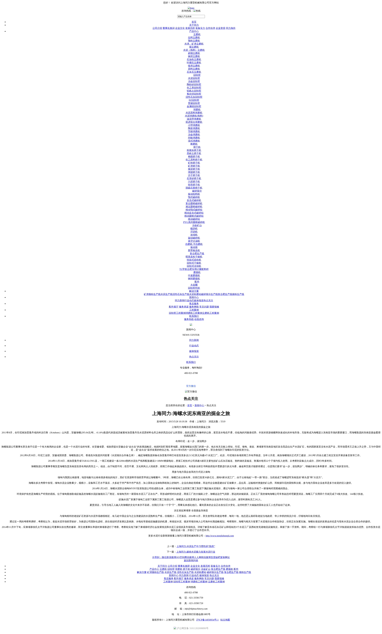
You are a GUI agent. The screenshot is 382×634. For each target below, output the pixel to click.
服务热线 (189, 319)
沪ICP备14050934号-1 (207, 619)
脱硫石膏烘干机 (194, 187)
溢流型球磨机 (194, 119)
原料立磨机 (194, 69)
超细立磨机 (194, 53)
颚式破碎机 (194, 197)
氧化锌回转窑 (194, 94)
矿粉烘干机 (194, 162)
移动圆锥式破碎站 (194, 216)
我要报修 (214, 306)
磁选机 (194, 228)
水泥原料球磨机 (194, 112)
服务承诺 (184, 306)
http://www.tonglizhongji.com (220, 535)
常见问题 (204, 306)
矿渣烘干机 (194, 166)
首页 (194, 22)
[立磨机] (191, 8)
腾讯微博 (189, 557)
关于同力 (194, 25)
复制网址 (225, 557)
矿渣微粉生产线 (152, 294)
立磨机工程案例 (210, 313)
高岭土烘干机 (194, 153)
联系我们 (194, 316)
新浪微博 (171, 557)
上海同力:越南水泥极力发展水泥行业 (195, 552)
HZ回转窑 (194, 100)
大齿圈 (194, 285)
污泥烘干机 (194, 181)
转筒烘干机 (194, 184)
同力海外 (230, 28)
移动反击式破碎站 (194, 213)
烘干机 (197, 147)
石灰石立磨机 (194, 72)
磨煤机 (197, 272)
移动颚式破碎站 (194, 209)
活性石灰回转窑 (194, 97)
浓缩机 (194, 234)
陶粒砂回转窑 (194, 84)
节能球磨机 (194, 131)
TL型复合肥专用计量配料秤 (194, 269)
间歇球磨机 (194, 137)
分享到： (157, 557)
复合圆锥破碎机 (194, 203)
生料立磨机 (194, 37)
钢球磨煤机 (194, 278)
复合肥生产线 (197, 253)
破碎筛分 (197, 191)
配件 (197, 281)
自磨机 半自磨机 (194, 244)
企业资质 (220, 28)
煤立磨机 (194, 47)
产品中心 (194, 31)
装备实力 (200, 28)
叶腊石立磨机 (194, 62)
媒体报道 (199, 300)
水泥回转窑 (194, 78)
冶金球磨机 (194, 134)
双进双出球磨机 (194, 122)
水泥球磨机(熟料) (194, 115)
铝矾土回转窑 (194, 90)
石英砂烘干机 (194, 178)
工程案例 (194, 310)
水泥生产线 (166, 294)
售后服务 (194, 303)
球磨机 (197, 109)
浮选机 (194, 231)
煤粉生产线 (238, 294)
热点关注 (208, 300)
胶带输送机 (194, 250)
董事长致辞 (184, 566)
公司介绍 (157, 28)
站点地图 (225, 619)
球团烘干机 (194, 172)
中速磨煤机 (194, 275)
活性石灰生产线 (180, 294)
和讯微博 (206, 557)
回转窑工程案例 (177, 313)
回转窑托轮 (194, 288)
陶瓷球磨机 (194, 128)
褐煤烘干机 (194, 156)
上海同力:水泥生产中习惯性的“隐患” (196, 546)
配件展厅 (173, 306)
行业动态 (189, 300)
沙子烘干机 (194, 175)
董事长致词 (169, 28)
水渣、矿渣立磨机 (194, 43)
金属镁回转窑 (194, 106)
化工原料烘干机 (194, 159)
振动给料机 (194, 194)
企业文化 (180, 28)
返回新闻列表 (191, 560)
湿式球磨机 (194, 141)
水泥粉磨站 (195, 294)
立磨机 (197, 34)
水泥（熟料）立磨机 (194, 50)
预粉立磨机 (194, 40)
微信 (164, 557)
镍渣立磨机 (194, 65)
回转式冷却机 (194, 266)
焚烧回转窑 (194, 103)
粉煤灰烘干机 (194, 150)
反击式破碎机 (194, 200)
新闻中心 (194, 297)
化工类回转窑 (194, 87)
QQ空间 (180, 557)
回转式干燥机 (194, 263)
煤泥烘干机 (194, 169)
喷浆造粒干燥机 (194, 256)
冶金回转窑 (194, 81)
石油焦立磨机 (194, 59)
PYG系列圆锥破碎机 (194, 222)
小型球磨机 (194, 125)
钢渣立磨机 (194, 56)
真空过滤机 (194, 241)
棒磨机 (194, 144)
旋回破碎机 (194, 238)
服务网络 (194, 306)
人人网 (197, 557)
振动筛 (194, 247)
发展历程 (190, 28)
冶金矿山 (197, 225)
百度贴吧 (215, 557)
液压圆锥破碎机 (194, 206)
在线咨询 (199, 319)
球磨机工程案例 (194, 313)
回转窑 (197, 75)
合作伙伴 (210, 28)
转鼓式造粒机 (194, 259)
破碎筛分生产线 (209, 294)
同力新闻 (179, 300)
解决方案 (194, 291)
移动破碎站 (194, 219)
